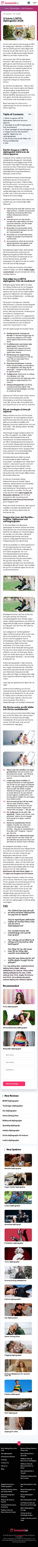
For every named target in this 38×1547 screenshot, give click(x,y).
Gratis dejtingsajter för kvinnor (15, 1135)
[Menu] (35, 3)
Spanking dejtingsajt (11, 1126)
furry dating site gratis (21, 977)
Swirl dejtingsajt (11, 1413)
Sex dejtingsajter (10, 1111)
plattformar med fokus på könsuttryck (18, 499)
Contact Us (5, 1463)
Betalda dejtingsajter (13, 1168)
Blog (2, 1469)
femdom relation (25, 979)
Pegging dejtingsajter (13, 1355)
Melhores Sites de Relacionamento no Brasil (27, 1466)
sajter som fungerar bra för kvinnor (19, 873)
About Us (4, 1466)
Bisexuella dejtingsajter (12, 1049)
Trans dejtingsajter (12, 1262)
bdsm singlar (14, 968)
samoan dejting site (10, 979)
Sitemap (4, 1460)
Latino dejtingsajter (11, 1140)
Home (7, 8)
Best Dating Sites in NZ (28, 1500)
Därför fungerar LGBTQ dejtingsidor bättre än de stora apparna (15, 121)
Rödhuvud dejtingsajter (12, 1121)
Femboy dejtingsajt (12, 1394)
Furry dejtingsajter (10, 1007)
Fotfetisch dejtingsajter (14, 1243)
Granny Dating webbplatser (15, 1280)
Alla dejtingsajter (15, 8)
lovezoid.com (21, 1535)
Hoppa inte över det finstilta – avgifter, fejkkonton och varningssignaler (16, 134)
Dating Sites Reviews (8, 1456)
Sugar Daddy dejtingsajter (15, 1187)
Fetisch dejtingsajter (13, 1299)
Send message (12, 1084)
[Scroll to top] (19, 1443)
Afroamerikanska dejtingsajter (15, 1028)
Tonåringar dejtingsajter (13, 1106)
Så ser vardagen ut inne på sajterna (18, 129)
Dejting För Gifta (11, 1432)
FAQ (6, 143)
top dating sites (13, 966)
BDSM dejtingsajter (11, 1101)
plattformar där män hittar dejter (16, 871)
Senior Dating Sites (10, 1116)
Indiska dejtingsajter (11, 1130)
